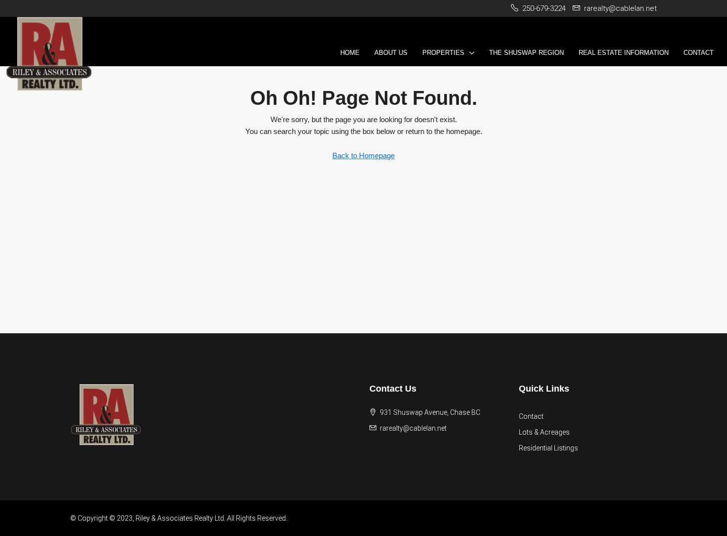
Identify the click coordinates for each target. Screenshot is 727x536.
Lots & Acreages (544, 432)
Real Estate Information (624, 52)
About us (391, 52)
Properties (443, 52)
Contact (698, 52)
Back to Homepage (363, 155)
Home (350, 52)
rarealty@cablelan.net (413, 428)
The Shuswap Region (526, 52)
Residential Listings (548, 448)
